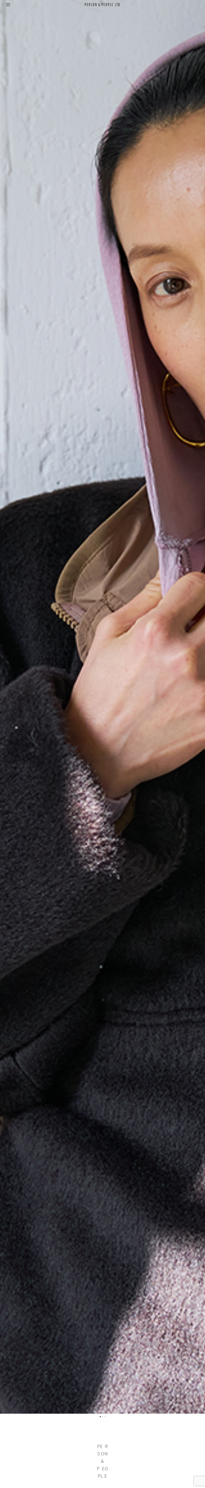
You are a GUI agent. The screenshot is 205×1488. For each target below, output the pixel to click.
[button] (100, 1416)
